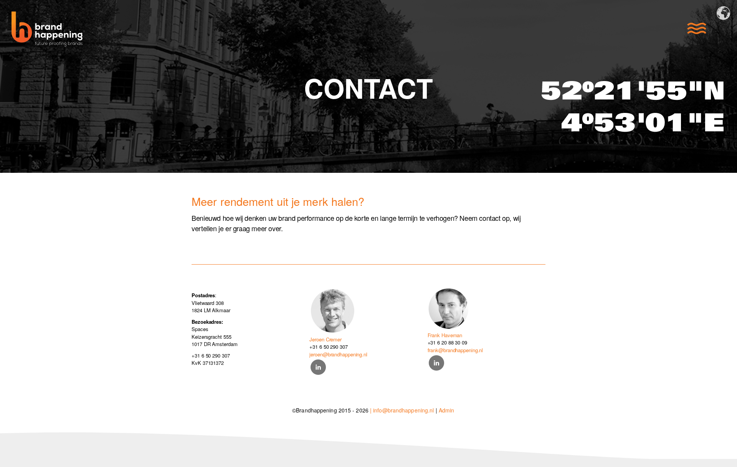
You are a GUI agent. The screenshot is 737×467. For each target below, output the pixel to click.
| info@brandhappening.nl (402, 410)
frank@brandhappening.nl (455, 350)
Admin (446, 410)
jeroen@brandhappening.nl (338, 354)
